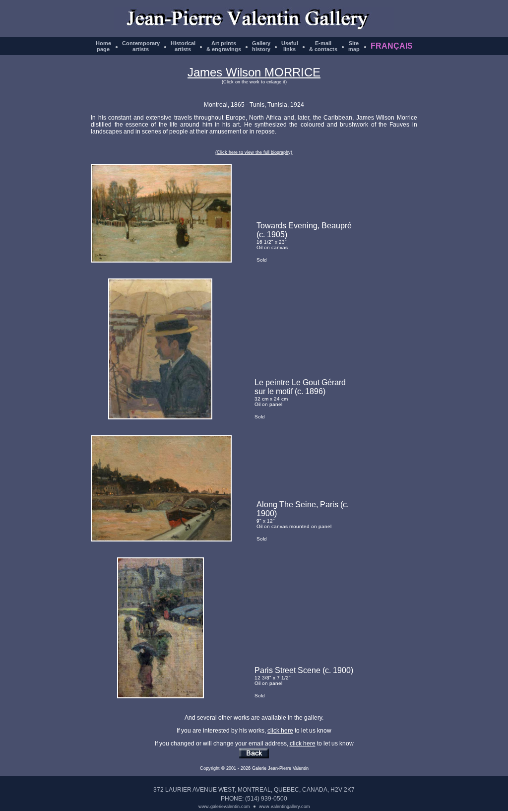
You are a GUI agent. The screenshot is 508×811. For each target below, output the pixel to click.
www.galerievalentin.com (224, 806)
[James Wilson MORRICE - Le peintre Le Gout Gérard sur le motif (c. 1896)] (160, 417)
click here (280, 730)
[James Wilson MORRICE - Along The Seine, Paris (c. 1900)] (161, 539)
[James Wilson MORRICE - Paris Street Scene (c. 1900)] (160, 696)
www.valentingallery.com (284, 806)
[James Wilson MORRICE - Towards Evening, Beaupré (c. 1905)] (161, 260)
